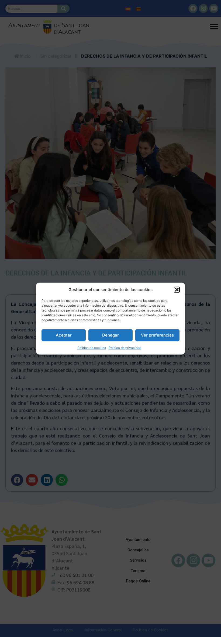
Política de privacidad (125, 347)
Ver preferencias (157, 335)
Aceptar (64, 335)
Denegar (110, 335)
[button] (176, 289)
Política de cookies (91, 347)
